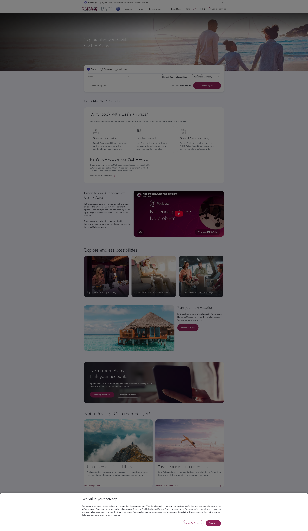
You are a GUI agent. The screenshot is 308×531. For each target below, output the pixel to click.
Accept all (213, 523)
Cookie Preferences (193, 523)
